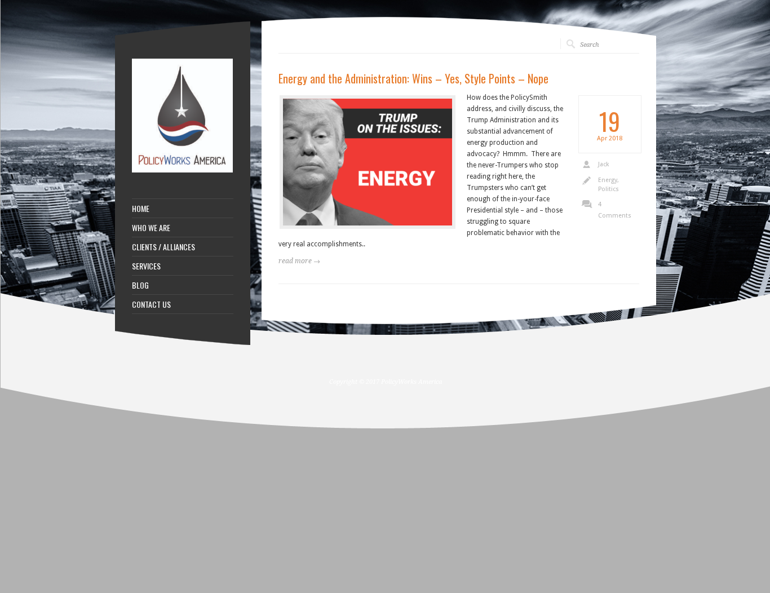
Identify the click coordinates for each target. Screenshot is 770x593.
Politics (608, 189)
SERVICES (146, 266)
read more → (299, 261)
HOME (140, 209)
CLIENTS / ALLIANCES (163, 247)
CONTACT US (151, 304)
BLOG (140, 285)
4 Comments (614, 210)
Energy (607, 180)
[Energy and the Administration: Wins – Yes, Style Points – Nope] (367, 162)
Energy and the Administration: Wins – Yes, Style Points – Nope (413, 78)
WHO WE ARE (151, 228)
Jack (603, 164)
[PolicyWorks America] (182, 170)
